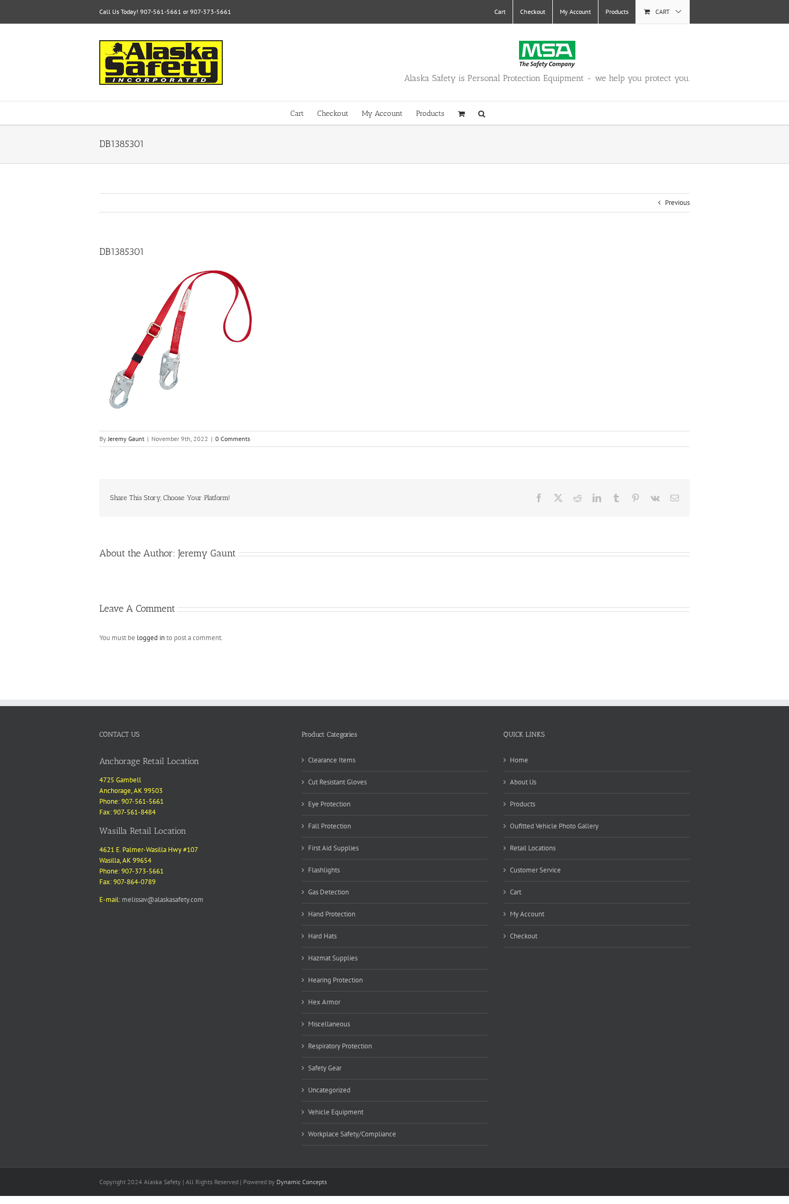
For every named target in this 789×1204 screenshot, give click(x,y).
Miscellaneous (329, 1024)
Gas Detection (328, 892)
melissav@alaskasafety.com (162, 899)
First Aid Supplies (333, 848)
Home (519, 760)
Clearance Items (331, 760)
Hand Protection (331, 914)
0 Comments (232, 439)
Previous (677, 202)
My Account (527, 914)
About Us (523, 782)
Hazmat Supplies (332, 958)
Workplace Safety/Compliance (352, 1134)
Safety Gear (324, 1068)
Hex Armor (324, 1002)
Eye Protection (329, 804)
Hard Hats (322, 936)
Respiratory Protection (340, 1046)
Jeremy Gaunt (126, 439)
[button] (481, 112)
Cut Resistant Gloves (337, 782)
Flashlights (324, 870)
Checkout (523, 936)
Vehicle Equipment (335, 1112)
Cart (515, 892)
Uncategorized (329, 1090)
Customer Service (535, 870)
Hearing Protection (335, 980)
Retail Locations (533, 848)
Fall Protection (329, 826)
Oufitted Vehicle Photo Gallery (554, 826)
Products (522, 804)
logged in (151, 637)
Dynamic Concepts (301, 1182)
